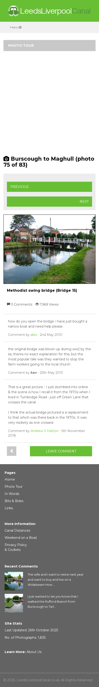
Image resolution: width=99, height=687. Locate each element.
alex (34, 335)
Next (84, 201)
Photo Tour (14, 487)
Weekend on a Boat (21, 538)
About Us (33, 652)
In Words (12, 494)
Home (10, 479)
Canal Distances (17, 530)
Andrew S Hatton (44, 431)
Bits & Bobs (14, 501)
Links (9, 508)
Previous (19, 187)
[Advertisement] (49, 105)
